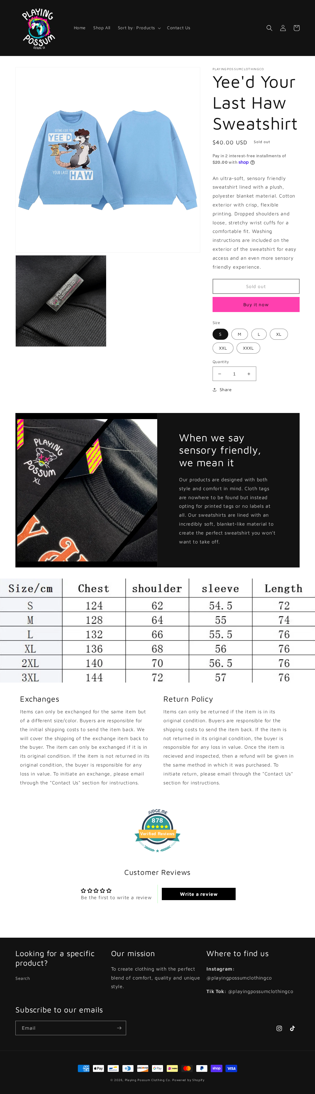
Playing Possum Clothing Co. (148, 1080)
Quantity (221, 361)
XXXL (248, 348)
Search (22, 978)
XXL (223, 348)
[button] (138, 27)
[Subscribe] (119, 1028)
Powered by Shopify (188, 1080)
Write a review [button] (198, 894)
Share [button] (226, 389)
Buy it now (256, 304)
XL (278, 334)
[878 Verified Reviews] (157, 855)
